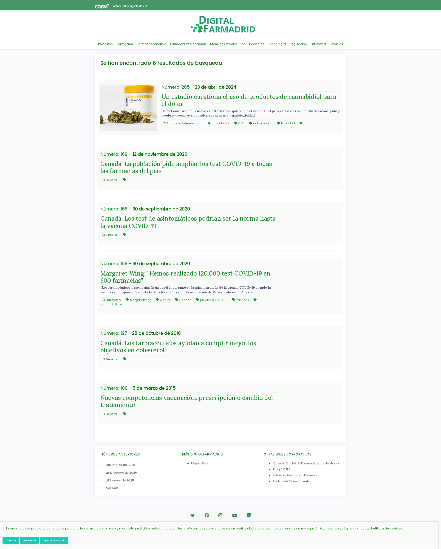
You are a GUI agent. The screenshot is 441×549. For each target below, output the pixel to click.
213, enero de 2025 (120, 480)
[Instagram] (220, 515)
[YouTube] (234, 515)
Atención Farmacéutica (227, 44)
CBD (241, 123)
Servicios (336, 44)
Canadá (185, 300)
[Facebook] (207, 515)
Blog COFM (281, 469)
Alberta (165, 300)
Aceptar (11, 540)
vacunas (242, 300)
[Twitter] (192, 515)
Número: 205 (175, 87)
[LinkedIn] (249, 515)
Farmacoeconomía (151, 44)
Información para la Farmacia (296, 475)
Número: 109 (113, 388)
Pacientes (256, 44)
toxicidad (287, 123)
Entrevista (318, 44)
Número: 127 (113, 333)
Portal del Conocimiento (291, 481)
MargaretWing (140, 300)
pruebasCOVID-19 (213, 300)
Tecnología (277, 44)
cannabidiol (220, 123)
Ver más (112, 488)
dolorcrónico (262, 123)
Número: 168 (113, 209)
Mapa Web (199, 463)
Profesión (105, 44)
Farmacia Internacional (188, 44)
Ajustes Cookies (54, 540)
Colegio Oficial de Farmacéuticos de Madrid (306, 463)
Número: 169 (113, 154)
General (111, 180)
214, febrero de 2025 (121, 472)
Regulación (298, 44)
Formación (124, 44)
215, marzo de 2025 (120, 465)
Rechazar (29, 540)
